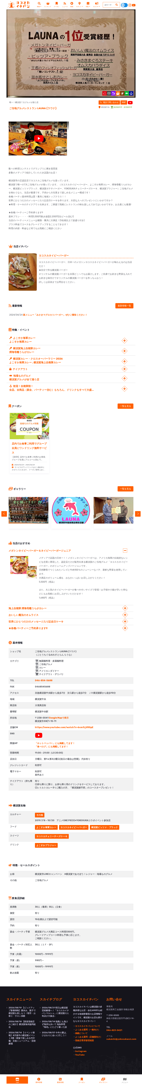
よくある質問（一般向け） (87, 1029)
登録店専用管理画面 (84, 1040)
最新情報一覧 (124, 305)
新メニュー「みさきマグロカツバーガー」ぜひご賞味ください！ (55, 314)
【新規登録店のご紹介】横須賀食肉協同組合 (22, 1024)
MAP (124, 102)
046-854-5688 (43, 680)
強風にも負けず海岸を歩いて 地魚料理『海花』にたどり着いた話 (55, 1024)
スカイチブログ (51, 999)
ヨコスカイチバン (86, 999)
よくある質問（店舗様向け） (88, 1037)
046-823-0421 (114, 1030)
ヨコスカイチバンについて (87, 1026)
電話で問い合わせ (111, 102)
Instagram (80, 1051)
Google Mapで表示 (59, 717)
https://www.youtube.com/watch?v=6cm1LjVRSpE (64, 727)
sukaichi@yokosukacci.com (121, 1039)
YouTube (80, 1055)
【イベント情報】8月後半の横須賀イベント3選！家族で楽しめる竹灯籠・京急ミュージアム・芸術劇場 (22, 1038)
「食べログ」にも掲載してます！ (51, 746)
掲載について (81, 1033)
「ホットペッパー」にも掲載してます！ (55, 743)
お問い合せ (114, 999)
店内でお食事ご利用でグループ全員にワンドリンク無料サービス (29, 448)
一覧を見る (125, 406)
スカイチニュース (19, 999)
